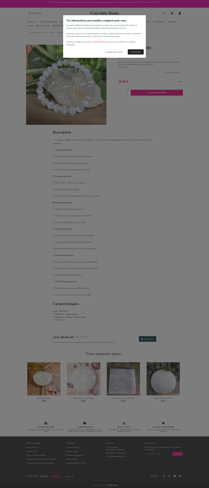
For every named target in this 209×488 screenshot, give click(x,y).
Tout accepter (135, 52)
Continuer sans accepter (114, 52)
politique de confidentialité (93, 42)
